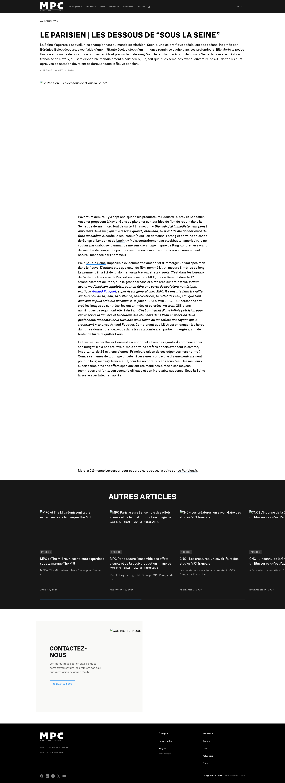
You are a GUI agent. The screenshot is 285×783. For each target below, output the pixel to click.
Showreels (91, 7)
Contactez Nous (62, 684)
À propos (163, 734)
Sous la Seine (96, 263)
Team (102, 7)
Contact (141, 7)
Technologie (165, 754)
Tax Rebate (127, 7)
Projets (162, 749)
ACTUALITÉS (51, 21)
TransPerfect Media (235, 776)
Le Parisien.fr (187, 470)
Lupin (120, 240)
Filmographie (75, 7)
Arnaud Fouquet (104, 291)
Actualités (114, 7)
